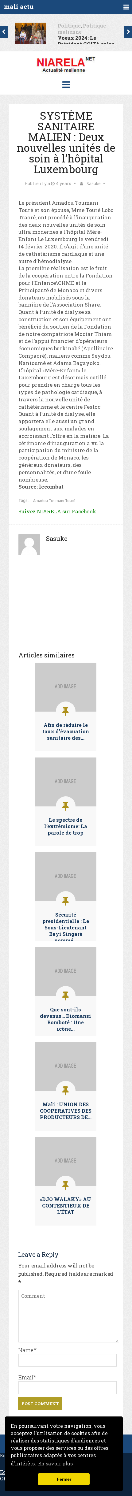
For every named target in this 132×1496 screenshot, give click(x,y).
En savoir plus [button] (55, 1463)
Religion (103, 25)
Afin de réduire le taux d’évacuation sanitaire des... (65, 731)
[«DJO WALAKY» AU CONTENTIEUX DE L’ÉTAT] (65, 1184)
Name (25, 1350)
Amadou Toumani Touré (54, 501)
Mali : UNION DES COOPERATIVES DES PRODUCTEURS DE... (65, 1110)
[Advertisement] (66, 602)
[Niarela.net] (66, 73)
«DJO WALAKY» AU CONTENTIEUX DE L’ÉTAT (65, 1205)
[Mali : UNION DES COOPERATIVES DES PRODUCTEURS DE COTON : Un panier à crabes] (65, 1089)
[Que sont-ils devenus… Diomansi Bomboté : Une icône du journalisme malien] (65, 994)
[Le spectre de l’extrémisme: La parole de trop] (65, 804)
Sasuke (94, 183)
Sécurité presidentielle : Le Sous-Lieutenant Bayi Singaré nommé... (65, 927)
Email (25, 1377)
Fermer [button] (64, 1479)
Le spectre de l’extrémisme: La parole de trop (65, 826)
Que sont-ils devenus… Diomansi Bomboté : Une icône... (65, 1019)
